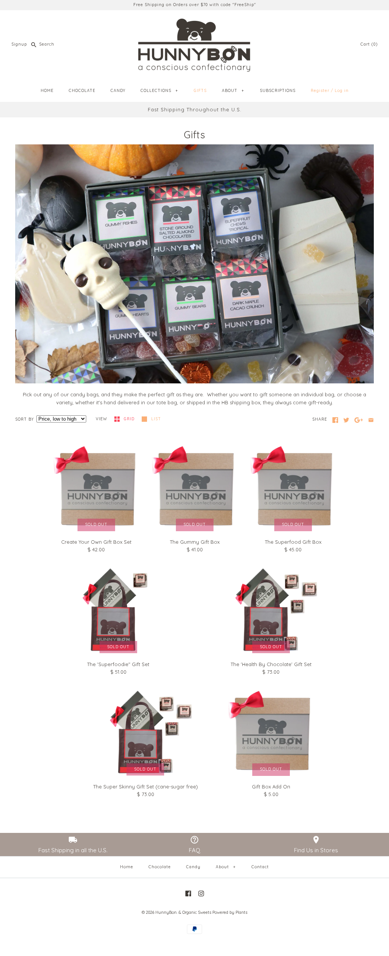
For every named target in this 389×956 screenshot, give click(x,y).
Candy (193, 866)
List (156, 418)
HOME (47, 90)
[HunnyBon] (194, 22)
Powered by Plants (229, 912)
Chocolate (160, 866)
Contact (260, 866)
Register (320, 90)
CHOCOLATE (82, 90)
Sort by (24, 419)
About (226, 866)
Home (126, 866)
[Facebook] (188, 893)
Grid (130, 418)
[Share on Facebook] (335, 420)
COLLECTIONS (159, 90)
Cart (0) (369, 44)
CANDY (118, 90)
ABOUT (233, 90)
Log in (342, 90)
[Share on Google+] (358, 420)
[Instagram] (201, 893)
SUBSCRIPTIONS (278, 90)
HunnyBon (166, 912)
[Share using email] (371, 420)
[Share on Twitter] (346, 420)
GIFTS (200, 90)
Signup (19, 44)
